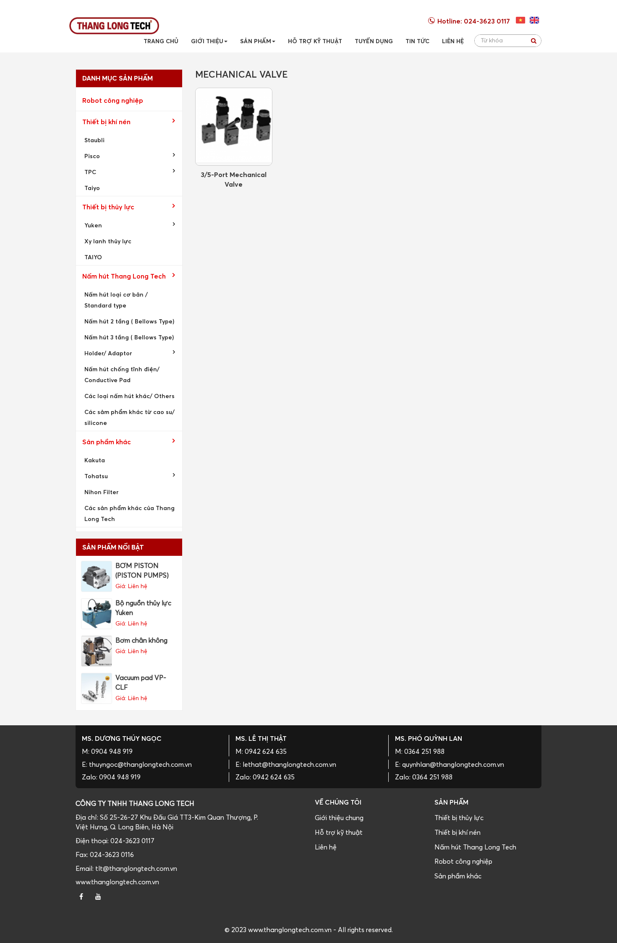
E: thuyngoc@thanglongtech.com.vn (137, 764)
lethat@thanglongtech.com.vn (289, 764)
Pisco (92, 155)
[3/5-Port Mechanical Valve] (233, 127)
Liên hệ (326, 847)
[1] (534, 20)
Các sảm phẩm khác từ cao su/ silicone (129, 417)
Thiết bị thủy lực (108, 207)
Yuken (93, 225)
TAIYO (93, 256)
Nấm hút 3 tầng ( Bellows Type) (129, 337)
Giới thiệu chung (339, 817)
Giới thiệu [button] (207, 40)
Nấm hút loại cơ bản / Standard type (116, 300)
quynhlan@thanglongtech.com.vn (453, 764)
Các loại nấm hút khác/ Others (129, 395)
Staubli (94, 139)
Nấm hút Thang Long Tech (124, 276)
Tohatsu (96, 475)
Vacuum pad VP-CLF (140, 682)
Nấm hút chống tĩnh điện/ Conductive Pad (121, 374)
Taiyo (92, 187)
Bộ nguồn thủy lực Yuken (143, 608)
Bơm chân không (141, 640)
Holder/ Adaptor (108, 353)
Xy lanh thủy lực (107, 241)
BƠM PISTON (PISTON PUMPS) (142, 570)
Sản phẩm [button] (255, 40)
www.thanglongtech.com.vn (117, 882)
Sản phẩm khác (106, 442)
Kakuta (94, 460)
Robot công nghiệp (112, 100)
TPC (90, 171)
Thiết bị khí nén (106, 121)
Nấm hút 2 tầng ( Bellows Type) (129, 321)
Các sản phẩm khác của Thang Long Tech (129, 513)
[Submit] (533, 41)
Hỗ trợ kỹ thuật (339, 832)
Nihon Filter (101, 491)
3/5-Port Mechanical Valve (234, 179)
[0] (520, 20)
